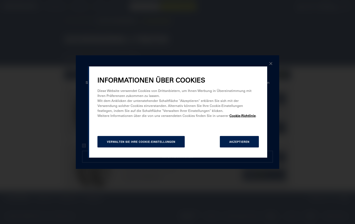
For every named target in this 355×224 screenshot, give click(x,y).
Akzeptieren (239, 142)
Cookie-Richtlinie (242, 116)
